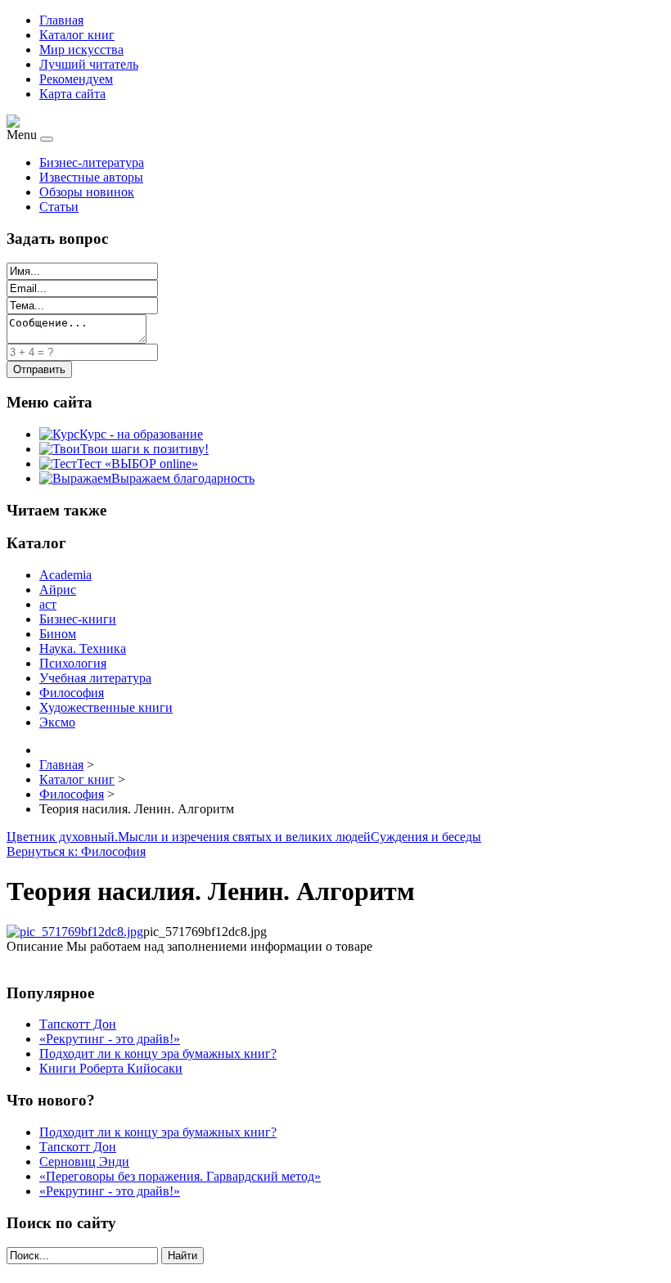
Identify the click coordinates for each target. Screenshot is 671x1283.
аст (47, 604)
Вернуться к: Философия (76, 851)
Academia (65, 575)
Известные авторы (91, 177)
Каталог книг (77, 35)
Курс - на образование (141, 434)
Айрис (57, 589)
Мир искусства (81, 49)
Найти (182, 1255)
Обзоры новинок (86, 192)
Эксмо (57, 722)
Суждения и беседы (426, 837)
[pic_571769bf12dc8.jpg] (75, 932)
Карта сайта (72, 94)
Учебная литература (95, 678)
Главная (61, 20)
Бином (57, 634)
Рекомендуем (76, 79)
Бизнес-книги (77, 619)
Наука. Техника (82, 648)
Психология (72, 663)
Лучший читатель (88, 64)
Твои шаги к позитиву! (144, 449)
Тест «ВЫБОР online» (137, 463)
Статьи (59, 207)
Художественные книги (106, 707)
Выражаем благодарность (182, 478)
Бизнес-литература (91, 162)
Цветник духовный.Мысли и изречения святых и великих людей (189, 837)
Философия (71, 693)
